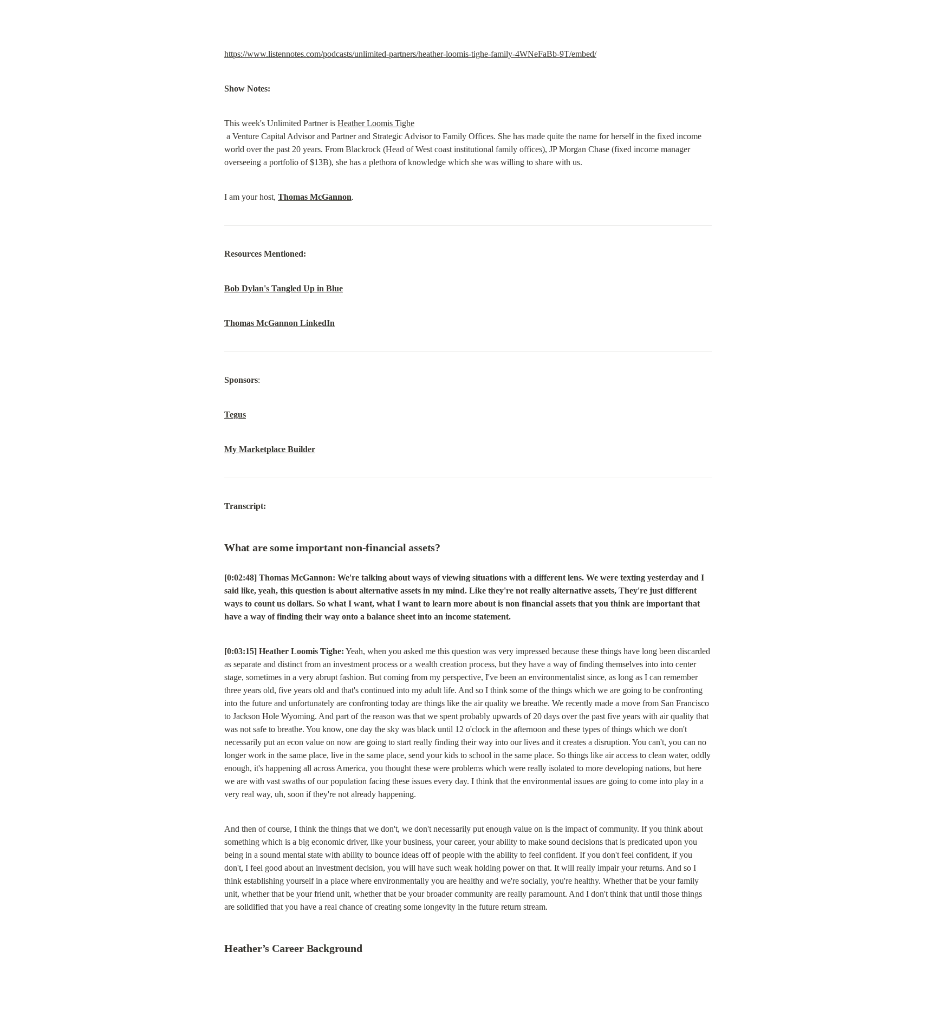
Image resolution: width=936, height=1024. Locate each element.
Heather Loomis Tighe (375, 123)
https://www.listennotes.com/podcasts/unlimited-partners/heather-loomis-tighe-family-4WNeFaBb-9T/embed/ (410, 53)
